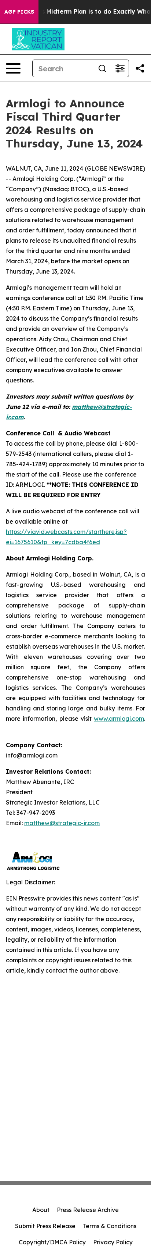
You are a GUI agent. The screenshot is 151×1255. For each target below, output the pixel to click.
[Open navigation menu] (13, 68)
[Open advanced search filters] (120, 68)
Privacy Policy (113, 1242)
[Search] (102, 68)
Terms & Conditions (109, 1226)
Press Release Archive (88, 1209)
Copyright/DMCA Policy (52, 1242)
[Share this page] (140, 68)
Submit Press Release (45, 1226)
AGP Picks (19, 11)
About (40, 1209)
